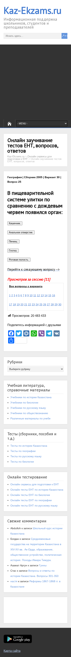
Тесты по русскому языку (25, 456)
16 (53, 295)
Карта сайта (12, 650)
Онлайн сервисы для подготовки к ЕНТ (34, 484)
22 (29, 304)
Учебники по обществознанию (29, 413)
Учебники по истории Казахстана (30, 397)
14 (46, 295)
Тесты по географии (23, 451)
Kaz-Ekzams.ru (33, 10)
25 (40, 304)
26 (44, 304)
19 (18, 304)
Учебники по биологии (24, 402)
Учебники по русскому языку (28, 407)
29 (56, 304)
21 (25, 304)
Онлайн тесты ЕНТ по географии (31, 500)
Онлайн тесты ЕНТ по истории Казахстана (36, 489)
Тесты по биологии (22, 461)
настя (13, 581)
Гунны (43, 565)
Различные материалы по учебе (30, 418)
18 (14, 304)
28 (52, 304)
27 (48, 304)
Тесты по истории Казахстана (28, 445)
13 (42, 295)
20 (21, 304)
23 (33, 304)
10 (31, 295)
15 (49, 295)
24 (37, 304)
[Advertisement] (35, 81)
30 (59, 304)
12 (38, 295)
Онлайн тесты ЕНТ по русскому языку (34, 505)
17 (10, 304)
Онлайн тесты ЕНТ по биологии (30, 494)
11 (34, 295)
